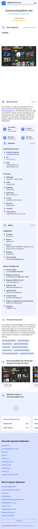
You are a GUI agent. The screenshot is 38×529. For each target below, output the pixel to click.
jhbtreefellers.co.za (9, 503)
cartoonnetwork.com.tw (11, 490)
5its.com (5, 452)
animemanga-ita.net (11, 419)
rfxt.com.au (6, 468)
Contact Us (19, 521)
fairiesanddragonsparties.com (13, 499)
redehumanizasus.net (10, 475)
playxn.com (6, 506)
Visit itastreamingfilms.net (19, 14)
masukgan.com (7, 462)
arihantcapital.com (9, 487)
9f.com (4, 455)
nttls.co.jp (5, 471)
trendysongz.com (8, 512)
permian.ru (6, 446)
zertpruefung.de (8, 516)
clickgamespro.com (9, 509)
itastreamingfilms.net (8, 111)
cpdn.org (5, 493)
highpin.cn (6, 458)
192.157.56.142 (10, 159)
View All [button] (33, 102)
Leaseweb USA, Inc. (13, 154)
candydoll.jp (6, 496)
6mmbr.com (6, 465)
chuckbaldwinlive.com (10, 449)
